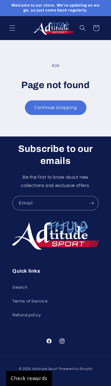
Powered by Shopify (75, 369)
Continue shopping (55, 107)
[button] (12, 28)
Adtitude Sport (45, 369)
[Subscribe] (91, 203)
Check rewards (29, 378)
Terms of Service (30, 301)
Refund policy (26, 315)
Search (20, 287)
